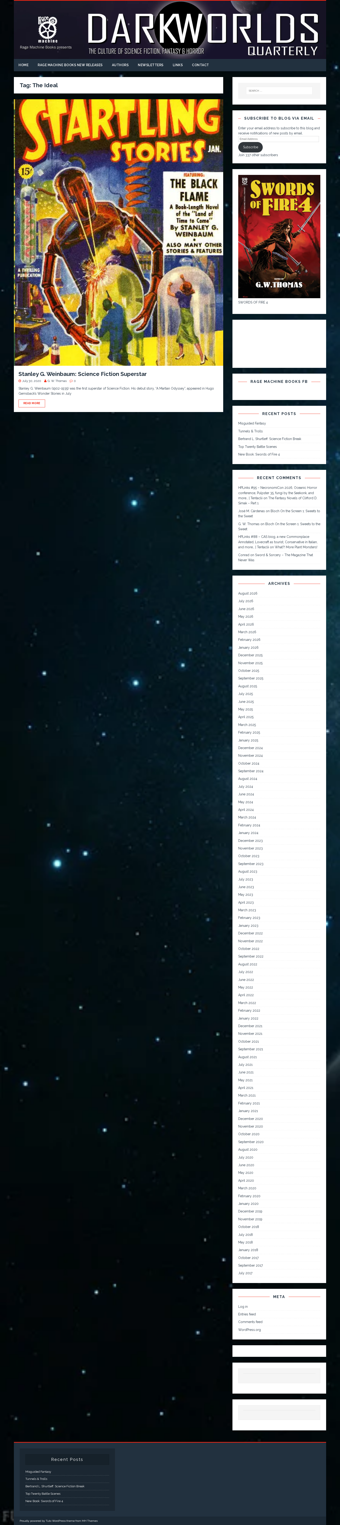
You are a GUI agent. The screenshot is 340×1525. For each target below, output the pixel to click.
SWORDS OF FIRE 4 (253, 302)
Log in (243, 1306)
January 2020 (248, 1204)
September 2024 (250, 771)
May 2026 (245, 616)
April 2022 (246, 995)
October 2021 (248, 1041)
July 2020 (245, 1157)
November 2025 (250, 663)
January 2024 (248, 833)
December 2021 (250, 1026)
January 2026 (248, 647)
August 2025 (247, 686)
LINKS (178, 65)
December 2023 (250, 841)
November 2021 (250, 1033)
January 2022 (248, 1018)
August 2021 (247, 1057)
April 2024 (246, 810)
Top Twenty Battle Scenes (257, 447)
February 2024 (249, 825)
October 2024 (248, 763)
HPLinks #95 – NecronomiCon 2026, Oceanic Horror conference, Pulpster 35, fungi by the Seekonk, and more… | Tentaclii (277, 493)
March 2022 (247, 1003)
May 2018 (245, 1242)
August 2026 (247, 593)
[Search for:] (279, 91)
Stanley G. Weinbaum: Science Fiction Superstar (83, 374)
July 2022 (245, 972)
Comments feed (250, 1322)
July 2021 (245, 1064)
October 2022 (248, 949)
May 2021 (245, 1080)
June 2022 (246, 980)
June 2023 (246, 887)
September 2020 (251, 1142)
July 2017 (245, 1273)
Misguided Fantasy (252, 423)
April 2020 (246, 1180)
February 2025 (249, 732)
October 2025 (248, 671)
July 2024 (245, 786)
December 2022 (250, 933)
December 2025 (250, 655)
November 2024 (250, 755)
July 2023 (245, 879)
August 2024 (247, 779)
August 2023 (247, 871)
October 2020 (249, 1134)
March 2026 (247, 632)
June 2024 (246, 794)
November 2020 (250, 1126)
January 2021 (248, 1111)
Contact (200, 65)
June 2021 (245, 1072)
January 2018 (248, 1250)
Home (23, 65)
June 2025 (246, 702)
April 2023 (246, 902)
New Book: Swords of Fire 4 (259, 454)
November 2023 (250, 848)
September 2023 (250, 864)
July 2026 (245, 601)
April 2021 (245, 1088)
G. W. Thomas (57, 381)
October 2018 (248, 1227)
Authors (120, 65)
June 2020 (246, 1165)
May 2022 (245, 987)
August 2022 (247, 964)
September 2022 (250, 956)
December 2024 (250, 748)
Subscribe (250, 147)
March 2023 (247, 910)
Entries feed (247, 1314)
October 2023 (248, 856)
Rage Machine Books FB (279, 381)
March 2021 (247, 1095)
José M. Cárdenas (251, 511)
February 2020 (249, 1196)
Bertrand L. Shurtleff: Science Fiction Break (269, 439)
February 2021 (249, 1103)
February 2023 (249, 918)
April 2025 (245, 717)
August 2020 (247, 1149)
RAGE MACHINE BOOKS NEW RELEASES (70, 65)
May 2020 (245, 1173)
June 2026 (246, 609)
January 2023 (248, 925)
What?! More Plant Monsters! (296, 547)
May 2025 (245, 709)
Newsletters (151, 65)
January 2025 (248, 740)
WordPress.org (249, 1330)
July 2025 (245, 694)
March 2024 (247, 817)
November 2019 (250, 1219)
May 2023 (245, 894)
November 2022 (250, 941)
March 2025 (247, 725)
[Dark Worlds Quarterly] (170, 56)
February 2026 (249, 640)
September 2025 (250, 678)
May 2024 (245, 802)
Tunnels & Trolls (250, 431)
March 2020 (247, 1188)
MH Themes (90, 1520)
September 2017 (250, 1265)
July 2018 (245, 1235)
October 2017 (248, 1258)
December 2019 (250, 1211)
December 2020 (250, 1119)
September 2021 (250, 1049)
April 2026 (246, 624)
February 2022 (249, 1010)
